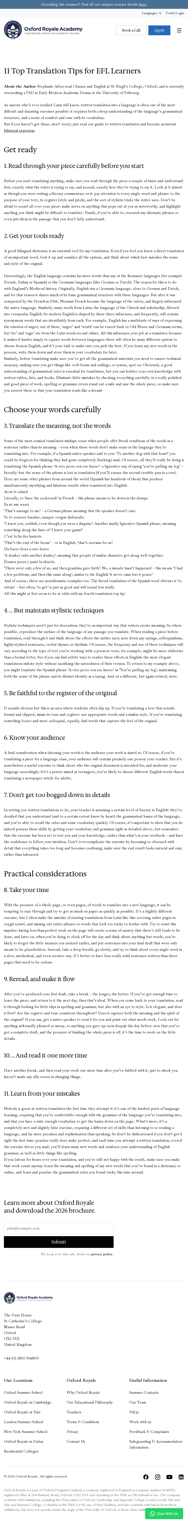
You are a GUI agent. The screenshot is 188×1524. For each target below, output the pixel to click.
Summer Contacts (144, 1392)
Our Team (137, 1402)
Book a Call (131, 30)
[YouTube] (169, 1477)
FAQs (134, 1412)
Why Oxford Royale (83, 1392)
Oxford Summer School (23, 1392)
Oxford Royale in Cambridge (27, 1402)
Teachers (74, 1412)
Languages (149, 13)
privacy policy (102, 1254)
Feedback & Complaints (149, 1431)
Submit (58, 1242)
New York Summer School (25, 1431)
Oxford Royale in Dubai (23, 1441)
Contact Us (76, 1441)
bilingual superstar (19, 130)
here (142, 4)
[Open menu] (179, 30)
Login (175, 13)
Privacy (72, 1431)
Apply (159, 30)
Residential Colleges (21, 1451)
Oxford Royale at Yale (22, 1412)
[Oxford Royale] (43, 30)
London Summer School (23, 1421)
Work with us (140, 1421)
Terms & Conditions (83, 1421)
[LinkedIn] (181, 1477)
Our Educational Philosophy (90, 1402)
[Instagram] (158, 1477)
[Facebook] (146, 1477)
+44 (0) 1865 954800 (21, 1358)
